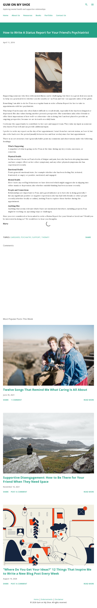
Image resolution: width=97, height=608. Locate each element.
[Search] (86, 4)
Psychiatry (26, 237)
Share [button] (88, 237)
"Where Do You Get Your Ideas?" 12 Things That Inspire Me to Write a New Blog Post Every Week (47, 571)
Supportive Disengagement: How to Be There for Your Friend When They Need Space (43, 479)
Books (38, 15)
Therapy (45, 237)
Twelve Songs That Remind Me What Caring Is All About (45, 390)
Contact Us (61, 15)
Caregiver (15, 237)
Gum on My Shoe (16, 4)
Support (36, 237)
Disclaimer (59, 599)
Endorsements (47, 599)
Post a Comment (19, 492)
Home (5, 15)
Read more (89, 400)
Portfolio (49, 15)
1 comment (16, 400)
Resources (27, 15)
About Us (16, 15)
